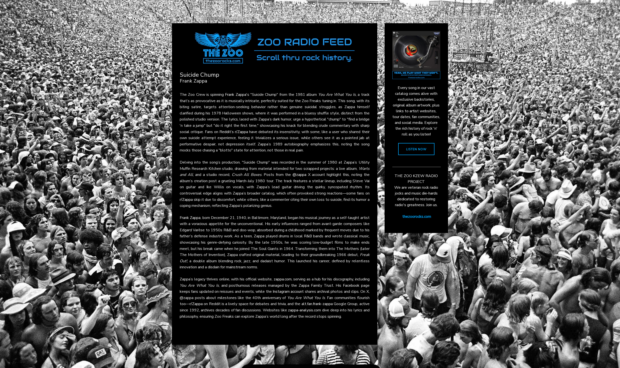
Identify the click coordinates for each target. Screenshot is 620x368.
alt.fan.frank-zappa (317, 304)
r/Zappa (186, 199)
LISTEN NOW (416, 149)
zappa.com (283, 279)
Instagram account (288, 291)
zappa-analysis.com (304, 310)
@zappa (299, 174)
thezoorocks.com (416, 216)
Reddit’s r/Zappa (233, 132)
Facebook (351, 285)
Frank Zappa (235, 94)
